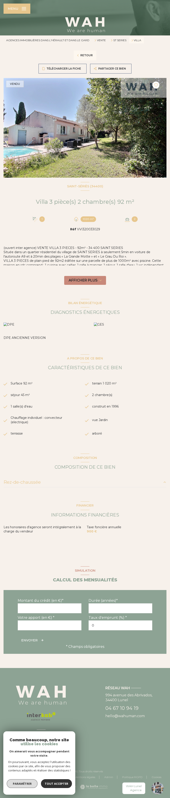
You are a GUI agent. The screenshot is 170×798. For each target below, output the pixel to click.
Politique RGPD (132, 777)
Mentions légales (84, 777)
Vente (101, 40)
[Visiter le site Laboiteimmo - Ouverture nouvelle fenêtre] (92, 787)
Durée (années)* (103, 600)
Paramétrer (22, 784)
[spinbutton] (120, 625)
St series (119, 40)
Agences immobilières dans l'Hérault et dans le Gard (47, 40)
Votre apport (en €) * (36, 617)
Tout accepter (56, 784)
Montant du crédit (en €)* (41, 600)
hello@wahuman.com (125, 716)
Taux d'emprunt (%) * (108, 617)
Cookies (156, 777)
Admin (108, 777)
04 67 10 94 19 (122, 708)
